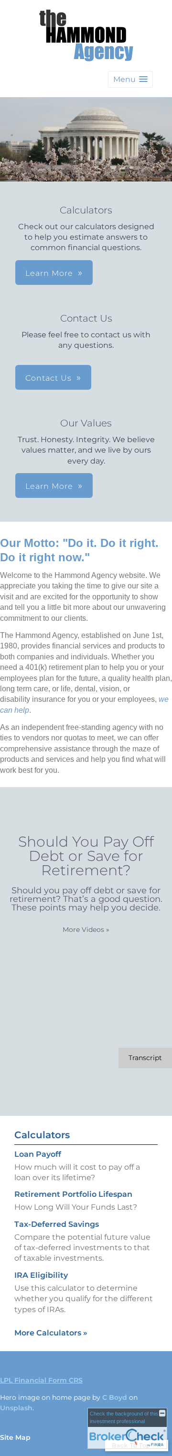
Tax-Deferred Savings (56, 1224)
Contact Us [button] (48, 378)
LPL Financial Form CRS (41, 1380)
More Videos (86, 929)
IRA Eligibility (41, 1275)
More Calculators (50, 1332)
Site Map (15, 1437)
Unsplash (16, 1408)
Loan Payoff (37, 1154)
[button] (130, 79)
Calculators (42, 1135)
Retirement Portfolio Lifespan (73, 1194)
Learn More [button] (49, 273)
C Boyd (114, 1397)
